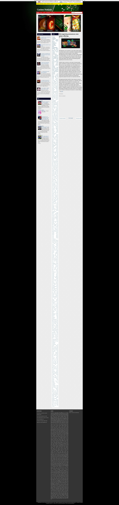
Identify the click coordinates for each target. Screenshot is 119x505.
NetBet (54, 459)
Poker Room (59, 468)
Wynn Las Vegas (55, 498)
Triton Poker (54, 203)
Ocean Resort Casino (58, 461)
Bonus (52, 421)
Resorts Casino (55, 149)
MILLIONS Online (55, 307)
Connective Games (55, 247)
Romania (55, 192)
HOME (38, 3)
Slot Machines (55, 55)
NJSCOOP (53, 142)
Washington (53, 394)
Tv (56, 386)
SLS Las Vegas (64, 481)
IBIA (54, 289)
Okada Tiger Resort (55, 334)
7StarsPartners (54, 211)
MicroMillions (54, 179)
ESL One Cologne (56, 433)
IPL (51, 445)
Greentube (57, 441)
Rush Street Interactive (54, 476)
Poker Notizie (41, 3)
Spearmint (61, 482)
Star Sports (56, 372)
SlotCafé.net (40, 135)
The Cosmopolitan (58, 486)
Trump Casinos (55, 127)
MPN (55, 308)
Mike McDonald (64, 455)
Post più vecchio (79, 118)
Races (54, 471)
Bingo (55, 104)
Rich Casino (58, 474)
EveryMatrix (53, 263)
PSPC (53, 186)
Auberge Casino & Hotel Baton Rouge (55, 217)
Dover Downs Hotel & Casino (57, 430)
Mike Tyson (56, 319)
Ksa (57, 301)
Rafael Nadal (57, 471)
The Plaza (56, 202)
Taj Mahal (60, 485)
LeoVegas (61, 450)
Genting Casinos (55, 274)
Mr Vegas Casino (63, 457)
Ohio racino (56, 333)
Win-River (53, 399)
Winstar (55, 158)
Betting (53, 48)
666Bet (57, 209)
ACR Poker (63, 413)
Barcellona (55, 417)
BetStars (52, 419)
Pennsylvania (54, 100)
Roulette (62, 475)
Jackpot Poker (53, 447)
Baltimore (53, 219)
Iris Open (57, 445)
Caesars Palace (55, 51)
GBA (52, 269)
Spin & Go (53, 372)
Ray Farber (61, 471)
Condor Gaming (58, 428)
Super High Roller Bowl (62, 484)
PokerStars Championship (58, 470)
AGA (51, 414)
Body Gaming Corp (65, 420)
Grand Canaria (56, 279)
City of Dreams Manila (59, 427)
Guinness (60, 441)
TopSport (60, 488)
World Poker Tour (56, 496)
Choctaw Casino (54, 242)
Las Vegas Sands (55, 71)
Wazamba (56, 394)
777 (52, 210)
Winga (53, 400)
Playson (53, 123)
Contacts (52, 3)
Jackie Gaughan (65, 446)
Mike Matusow (60, 455)
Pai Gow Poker (56, 186)
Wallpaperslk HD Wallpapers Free (69, 502)
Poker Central (58, 467)
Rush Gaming (56, 355)
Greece (54, 441)
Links (44, 12)
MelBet (56, 453)
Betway (53, 69)
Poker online (54, 56)
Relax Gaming (56, 148)
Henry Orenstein (65, 442)
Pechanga (53, 340)
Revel (55, 474)
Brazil (57, 164)
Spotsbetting (54, 101)
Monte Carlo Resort (55, 181)
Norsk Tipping (56, 329)
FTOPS (53, 264)
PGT (62, 465)
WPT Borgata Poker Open (62, 497)
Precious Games (41, 110)
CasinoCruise (66, 425)
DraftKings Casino (64, 430)
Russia (57, 114)
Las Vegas (55, 40)
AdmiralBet (56, 213)
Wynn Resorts (60, 498)
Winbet (57, 399)
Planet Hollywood (55, 79)
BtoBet (57, 232)
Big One (65, 419)
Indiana (53, 290)
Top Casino (52, 12)
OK (84, 0)
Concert (53, 105)
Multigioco (54, 458)
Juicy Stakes (54, 121)
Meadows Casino (55, 311)
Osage (58, 463)
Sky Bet (55, 367)
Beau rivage (54, 164)
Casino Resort (54, 166)
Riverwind (57, 353)
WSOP (53, 41)
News (53, 99)
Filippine (53, 170)
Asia (57, 82)
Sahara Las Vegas (62, 476)
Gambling (54, 45)
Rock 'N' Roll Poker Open (54, 475)
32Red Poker (54, 209)
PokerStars (58, 469)
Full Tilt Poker (60, 436)
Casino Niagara (55, 235)
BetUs (57, 223)
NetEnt (56, 459)
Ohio (52, 143)
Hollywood (56, 136)
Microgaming (66, 37)
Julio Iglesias (58, 448)
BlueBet (61, 420)
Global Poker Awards (57, 439)
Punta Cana (56, 123)
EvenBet (56, 69)
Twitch (57, 387)
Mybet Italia (56, 323)
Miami (51, 454)
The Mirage (55, 377)
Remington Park (66, 472)
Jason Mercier (60, 447)
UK (57, 61)
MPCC (53, 308)
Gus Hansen (64, 441)
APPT (53, 213)
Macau (53, 62)
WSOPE (57, 78)
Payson (57, 339)
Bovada (53, 230)
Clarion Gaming (55, 244)
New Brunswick (54, 328)
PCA (53, 465)
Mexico (57, 178)
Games (45, 3)
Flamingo (57, 170)
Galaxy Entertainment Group (55, 437)
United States (55, 39)
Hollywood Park (56, 286)
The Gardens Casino (64, 486)
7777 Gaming (56, 210)
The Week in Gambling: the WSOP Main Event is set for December (45, 54)
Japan (57, 90)
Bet (57, 222)
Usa (57, 50)
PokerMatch (53, 342)
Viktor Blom (66, 493)
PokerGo (57, 187)
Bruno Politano (66, 422)
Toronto (63, 488)
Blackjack (56, 88)
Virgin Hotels (56, 156)
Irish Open (54, 138)
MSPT (56, 83)
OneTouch (52, 463)
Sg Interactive (62, 479)
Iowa (57, 290)
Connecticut (56, 246)
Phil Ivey (55, 82)
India (57, 137)
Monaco (57, 122)
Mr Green (58, 457)
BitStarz (56, 420)
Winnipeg (55, 400)
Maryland (56, 110)
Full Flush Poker (55, 436)
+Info (82, 0)
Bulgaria (53, 233)
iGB (53, 406)
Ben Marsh (56, 221)
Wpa (54, 497)
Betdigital (55, 224)
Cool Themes (56, 502)
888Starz (53, 212)
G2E (57, 268)
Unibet (53, 156)
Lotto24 (53, 306)
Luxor (55, 178)
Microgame (58, 454)
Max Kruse (56, 310)
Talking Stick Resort (65, 485)
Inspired (55, 290)
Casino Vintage (61, 425)
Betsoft (53, 88)
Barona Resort (59, 417)
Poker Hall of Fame (63, 467)
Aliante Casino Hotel (55, 116)
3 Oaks (57, 208)
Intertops (62, 444)
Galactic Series (66, 436)
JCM (64, 447)
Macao (57, 60)
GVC (54, 269)
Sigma (65, 479)
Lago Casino (62, 449)
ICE (52, 57)
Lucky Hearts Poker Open (63, 451)
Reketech (57, 472)
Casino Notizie (44, 9)
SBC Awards (66, 477)
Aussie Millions (57, 416)
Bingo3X (55, 225)
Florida (64, 435)
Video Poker (66, 492)
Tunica (57, 385)
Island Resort (64, 445)
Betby (53, 224)
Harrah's (53, 72)
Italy (57, 81)
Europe (64, 433)
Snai (67, 481)
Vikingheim (62, 493)
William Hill (54, 50)
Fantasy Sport (56, 169)
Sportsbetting (54, 47)
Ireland (54, 445)
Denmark (57, 167)
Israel (59, 446)
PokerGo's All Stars (55, 341)
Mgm (53, 46)
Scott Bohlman (54, 363)
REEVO (57, 345)
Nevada (57, 142)
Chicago (57, 241)
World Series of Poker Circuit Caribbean (55, 401)
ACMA (57, 212)
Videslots (52, 493)
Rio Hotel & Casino (55, 124)
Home (37, 12)
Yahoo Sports (54, 405)
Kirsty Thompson (54, 301)
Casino (41, 12)
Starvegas (53, 373)
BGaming (62, 419)
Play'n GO (56, 340)
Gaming (62, 37)
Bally (67, 416)
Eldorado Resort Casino (64, 431)
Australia (62, 416)
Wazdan (53, 395)
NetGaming (59, 459)
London (53, 110)
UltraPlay (57, 388)
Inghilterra (56, 444)
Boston (57, 104)
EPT (56, 58)
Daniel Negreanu (55, 70)
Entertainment (54, 133)
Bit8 (57, 225)
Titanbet (57, 126)
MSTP (57, 308)
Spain (59, 482)
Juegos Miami (56, 176)
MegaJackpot (53, 453)
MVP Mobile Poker (55, 309)
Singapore (53, 95)
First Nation (57, 435)
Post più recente (62, 118)
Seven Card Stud (57, 479)
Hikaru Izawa (53, 443)
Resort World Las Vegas (59, 473)
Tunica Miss (54, 386)
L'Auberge (58, 449)
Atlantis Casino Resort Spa (56, 415)
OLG (65, 462)
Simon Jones (56, 366)
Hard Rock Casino (57, 442)
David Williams (58, 429)
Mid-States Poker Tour (54, 455)
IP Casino (53, 137)
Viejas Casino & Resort (57, 493)
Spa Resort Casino (55, 482)
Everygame (54, 434)
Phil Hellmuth (65, 465)
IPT (52, 445)
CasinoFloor (52, 426)
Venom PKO (62, 492)
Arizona (57, 159)
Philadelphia (54, 145)
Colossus (53, 245)
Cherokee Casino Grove (59, 426)
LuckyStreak (56, 306)
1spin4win (53, 208)
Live (63, 450)
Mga (66, 453)
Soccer (53, 125)
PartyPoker (56, 144)
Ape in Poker (55, 214)
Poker (69, 37)
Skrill (52, 367)
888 (57, 58)
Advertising (48, 3)
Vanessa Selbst (55, 389)
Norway (57, 331)
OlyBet (67, 462)
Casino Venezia (55, 236)
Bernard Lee (54, 222)
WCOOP (55, 81)
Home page (71, 118)
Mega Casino (55, 312)
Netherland (62, 459)
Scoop (53, 362)
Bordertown (54, 421)
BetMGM (55, 57)
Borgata (53, 83)
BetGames (53, 223)
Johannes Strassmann (55, 296)
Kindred (57, 300)
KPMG (57, 299)
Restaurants (53, 351)
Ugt (52, 388)
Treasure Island (55, 155)
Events (52, 434)
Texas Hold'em (53, 486)
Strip (52, 115)
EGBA (59, 431)
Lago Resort (66, 449)
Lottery (53, 91)
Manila (53, 310)
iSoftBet (57, 446)
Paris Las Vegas (54, 111)
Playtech (53, 66)
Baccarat (65, 416)
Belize (57, 219)
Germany (53, 276)
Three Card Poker (56, 487)
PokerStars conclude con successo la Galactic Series (45, 102)
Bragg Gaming (54, 231)
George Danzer (55, 275)
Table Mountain (54, 200)
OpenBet (55, 463)
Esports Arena (61, 433)
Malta (53, 82)
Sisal (52, 197)
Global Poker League (64, 439)
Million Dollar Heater (55, 320)
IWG (57, 289)
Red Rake (52, 472)
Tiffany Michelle (61, 487)
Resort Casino (53, 473)
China (67, 426)
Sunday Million (56, 115)
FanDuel (55, 264)
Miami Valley (55, 454)
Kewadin (53, 300)
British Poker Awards (55, 165)
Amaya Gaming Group (63, 414)
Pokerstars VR (65, 470)
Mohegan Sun (55, 73)
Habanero (52, 442)
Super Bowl (56, 373)
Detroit (52, 430)
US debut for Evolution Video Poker (42, 420)
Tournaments (54, 385)
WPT (57, 56)
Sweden (57, 199)
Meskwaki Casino (60, 453)
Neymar (57, 99)
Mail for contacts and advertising (74, 412)
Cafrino (57, 234)
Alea (52, 214)
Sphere (64, 482)
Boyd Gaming (56, 230)
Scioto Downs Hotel (55, 361)
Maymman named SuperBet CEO (42, 422)
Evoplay (57, 263)
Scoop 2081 (56, 362)
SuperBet (53, 374)
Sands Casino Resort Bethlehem (58, 477)
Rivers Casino (54, 61)
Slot (54, 197)
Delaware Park (63, 429)
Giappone (57, 276)
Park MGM (53, 187)
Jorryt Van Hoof (54, 297)
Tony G (54, 488)
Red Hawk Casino (65, 471)
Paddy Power (54, 92)
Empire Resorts (55, 132)
